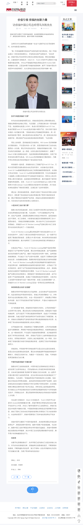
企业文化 (50, 508)
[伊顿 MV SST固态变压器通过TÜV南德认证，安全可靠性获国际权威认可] (67, 119)
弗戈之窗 (25, 508)
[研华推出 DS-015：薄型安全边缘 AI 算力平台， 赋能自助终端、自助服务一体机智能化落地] (67, 91)
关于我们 (18, 508)
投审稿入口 (72, 3)
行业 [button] (15, 2)
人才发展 (57, 508)
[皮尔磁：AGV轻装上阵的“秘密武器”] (67, 105)
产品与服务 (33, 508)
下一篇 (26, 477)
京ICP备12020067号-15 (49, 518)
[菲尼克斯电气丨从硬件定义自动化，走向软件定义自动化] (67, 48)
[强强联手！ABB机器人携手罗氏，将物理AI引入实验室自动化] (67, 61)
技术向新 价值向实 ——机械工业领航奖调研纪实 (68, 36)
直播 (27, 3)
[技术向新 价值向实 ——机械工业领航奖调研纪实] (68, 27)
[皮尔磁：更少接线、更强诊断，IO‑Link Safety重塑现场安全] (67, 76)
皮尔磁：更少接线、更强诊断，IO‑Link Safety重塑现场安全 (74, 75)
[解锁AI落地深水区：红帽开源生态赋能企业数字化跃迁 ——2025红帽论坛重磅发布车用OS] (68, 141)
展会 (32, 3)
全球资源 (65, 508)
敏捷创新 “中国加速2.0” (70, 163)
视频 (21, 3)
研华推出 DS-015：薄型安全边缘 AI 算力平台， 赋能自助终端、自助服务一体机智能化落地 (74, 89)
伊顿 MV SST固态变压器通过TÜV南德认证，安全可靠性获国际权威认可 (74, 118)
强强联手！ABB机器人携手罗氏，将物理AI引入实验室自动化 (74, 61)
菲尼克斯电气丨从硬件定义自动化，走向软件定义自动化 (74, 46)
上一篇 (15, 477)
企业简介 (42, 508)
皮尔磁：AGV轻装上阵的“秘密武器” (74, 104)
